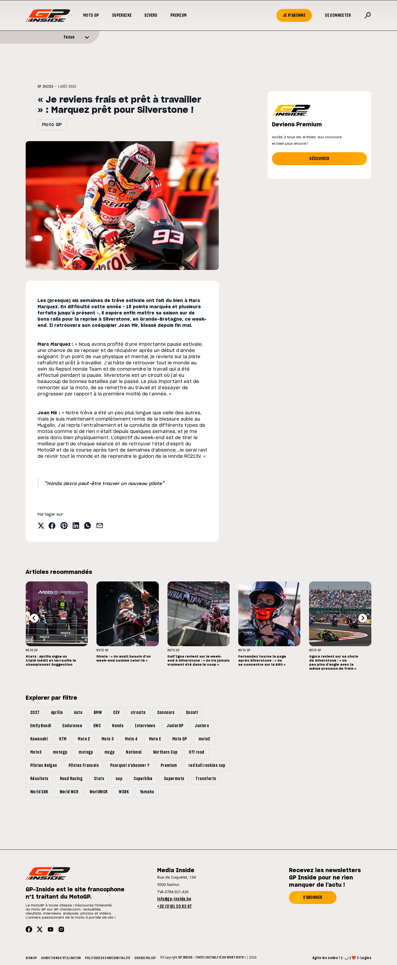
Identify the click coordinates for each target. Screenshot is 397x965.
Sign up (31, 958)
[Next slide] (362, 618)
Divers (150, 15)
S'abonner (312, 897)
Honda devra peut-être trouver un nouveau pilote (104, 484)
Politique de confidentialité (107, 958)
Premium (178, 15)
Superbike (122, 15)
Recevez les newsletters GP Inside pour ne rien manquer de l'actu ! (325, 878)
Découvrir (319, 159)
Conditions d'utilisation (61, 958)
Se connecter (338, 15)
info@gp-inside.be (174, 899)
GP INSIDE (45, 87)
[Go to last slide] (34, 618)
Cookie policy (145, 958)
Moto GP (91, 15)
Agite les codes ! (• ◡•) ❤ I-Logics (341, 958)
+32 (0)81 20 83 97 (174, 906)
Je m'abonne (294, 15)
